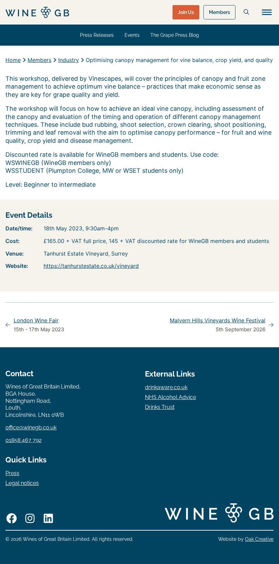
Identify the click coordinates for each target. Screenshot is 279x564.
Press (12, 473)
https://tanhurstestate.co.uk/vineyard (91, 265)
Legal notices (22, 483)
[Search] (246, 12)
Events (132, 35)
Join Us (186, 12)
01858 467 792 (23, 440)
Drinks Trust (160, 407)
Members (219, 12)
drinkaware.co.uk (166, 387)
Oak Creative (259, 539)
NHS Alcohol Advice (170, 397)
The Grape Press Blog (174, 35)
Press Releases (97, 35)
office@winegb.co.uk (30, 427)
